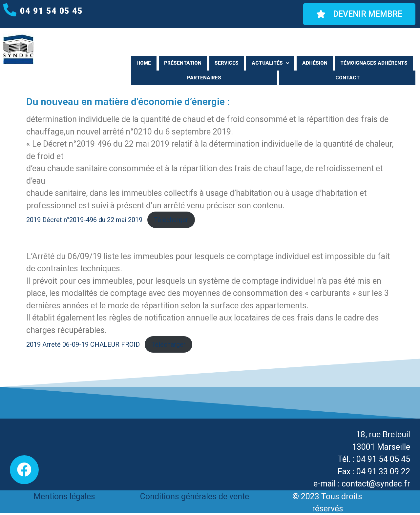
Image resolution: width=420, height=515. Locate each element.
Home (143, 63)
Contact (347, 78)
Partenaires (204, 78)
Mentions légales (64, 496)
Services (227, 63)
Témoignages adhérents (374, 63)
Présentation (182, 63)
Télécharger (171, 220)
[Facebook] (24, 469)
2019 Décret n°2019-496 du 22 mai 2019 (84, 220)
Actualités (267, 63)
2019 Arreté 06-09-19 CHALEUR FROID (83, 344)
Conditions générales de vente (194, 496)
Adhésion (314, 63)
